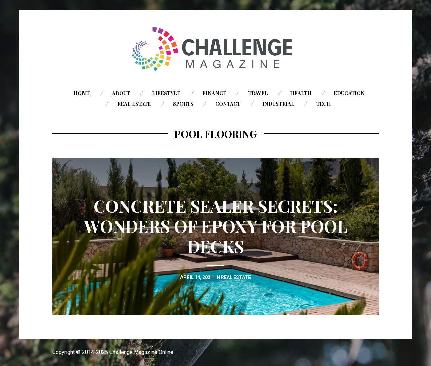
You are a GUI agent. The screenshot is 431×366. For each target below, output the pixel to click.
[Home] (215, 49)
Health (301, 93)
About (121, 93)
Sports (183, 103)
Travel (258, 93)
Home (81, 93)
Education (349, 93)
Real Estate (134, 103)
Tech (323, 103)
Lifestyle (166, 93)
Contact (227, 103)
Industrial (278, 103)
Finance (214, 93)
